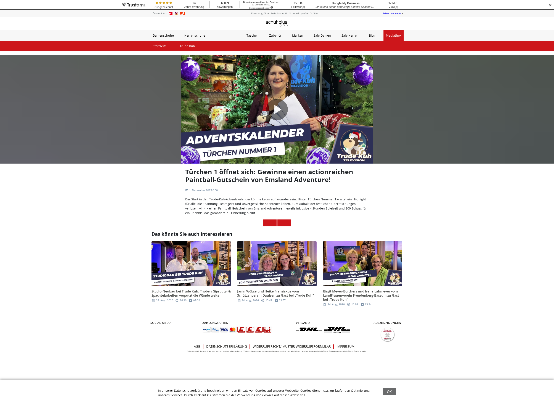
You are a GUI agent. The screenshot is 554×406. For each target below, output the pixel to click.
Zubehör (275, 35)
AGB (197, 346)
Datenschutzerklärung (226, 346)
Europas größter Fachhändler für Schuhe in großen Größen (285, 13)
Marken (297, 35)
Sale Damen (322, 35)
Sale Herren (350, 35)
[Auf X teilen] (273, 222)
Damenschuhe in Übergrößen (321, 351)
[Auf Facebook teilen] (266, 222)
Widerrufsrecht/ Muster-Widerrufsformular (292, 346)
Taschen (252, 35)
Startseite (160, 46)
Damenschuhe (163, 35)
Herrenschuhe (194, 35)
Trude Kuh (187, 46)
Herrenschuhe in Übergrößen (346, 351)
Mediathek (393, 35)
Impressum (345, 346)
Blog (372, 35)
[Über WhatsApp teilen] (280, 222)
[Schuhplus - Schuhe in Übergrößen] (277, 23)
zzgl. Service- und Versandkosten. (231, 351)
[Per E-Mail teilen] (287, 222)
